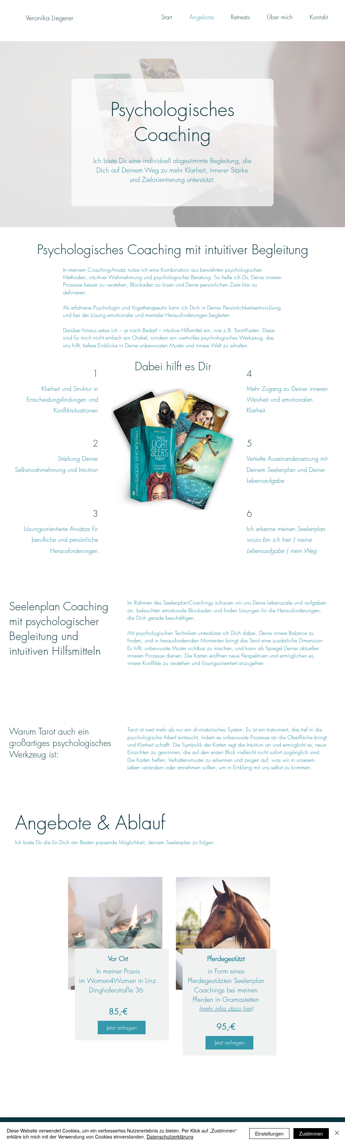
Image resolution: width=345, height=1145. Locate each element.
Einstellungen (269, 1133)
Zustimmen (311, 1133)
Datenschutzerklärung (170, 1136)
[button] (122, 1027)
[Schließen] (337, 1133)
